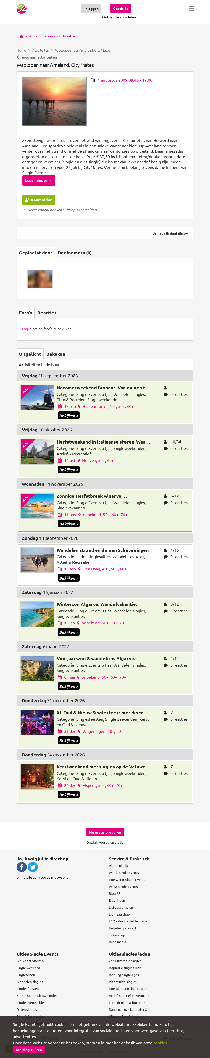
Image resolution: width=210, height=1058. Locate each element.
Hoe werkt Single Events (127, 879)
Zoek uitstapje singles (125, 961)
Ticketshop (117, 935)
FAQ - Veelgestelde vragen (129, 921)
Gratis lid (120, 8)
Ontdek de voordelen (119, 17)
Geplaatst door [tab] (35, 252)
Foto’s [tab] (25, 312)
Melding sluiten (29, 1049)
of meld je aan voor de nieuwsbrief (43, 877)
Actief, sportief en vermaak (129, 995)
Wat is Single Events (124, 872)
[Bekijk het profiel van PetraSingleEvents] (40, 279)
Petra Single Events (123, 886)
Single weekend (28, 968)
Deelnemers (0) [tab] (75, 252)
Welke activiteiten (30, 961)
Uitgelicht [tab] (30, 354)
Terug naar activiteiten (38, 57)
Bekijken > (68, 415)
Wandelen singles (30, 981)
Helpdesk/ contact (122, 928)
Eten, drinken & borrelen (127, 1002)
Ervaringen (117, 900)
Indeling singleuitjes (124, 975)
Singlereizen (26, 975)
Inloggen (91, 8)
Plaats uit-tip (118, 865)
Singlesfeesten (28, 988)
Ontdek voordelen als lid (105, 842)
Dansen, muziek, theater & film (131, 1009)
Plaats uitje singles (123, 981)
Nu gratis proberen (105, 832)
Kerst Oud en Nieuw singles (37, 995)
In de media (117, 942)
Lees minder (36, 180)
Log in (27, 328)
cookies (160, 1042)
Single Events (22, 9)
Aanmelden (41, 200)
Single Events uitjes (31, 1002)
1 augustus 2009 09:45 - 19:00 (125, 79)
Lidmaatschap (119, 914)
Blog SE (114, 893)
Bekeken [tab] (55, 354)
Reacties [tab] (47, 312)
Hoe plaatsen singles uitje (128, 988)
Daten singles (27, 1009)
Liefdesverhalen (121, 907)
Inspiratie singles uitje (125, 968)
